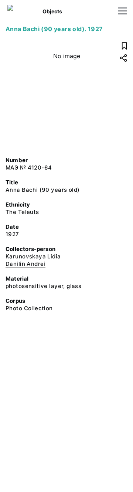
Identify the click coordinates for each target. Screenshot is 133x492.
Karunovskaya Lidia (33, 256)
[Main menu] (122, 11)
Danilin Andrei (25, 263)
